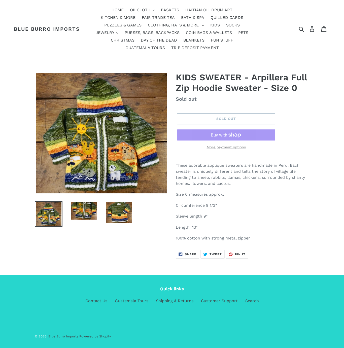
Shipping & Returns (174, 300)
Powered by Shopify (95, 336)
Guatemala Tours (131, 300)
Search (252, 300)
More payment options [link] (226, 147)
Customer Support (219, 300)
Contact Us (96, 300)
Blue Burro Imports (47, 29)
